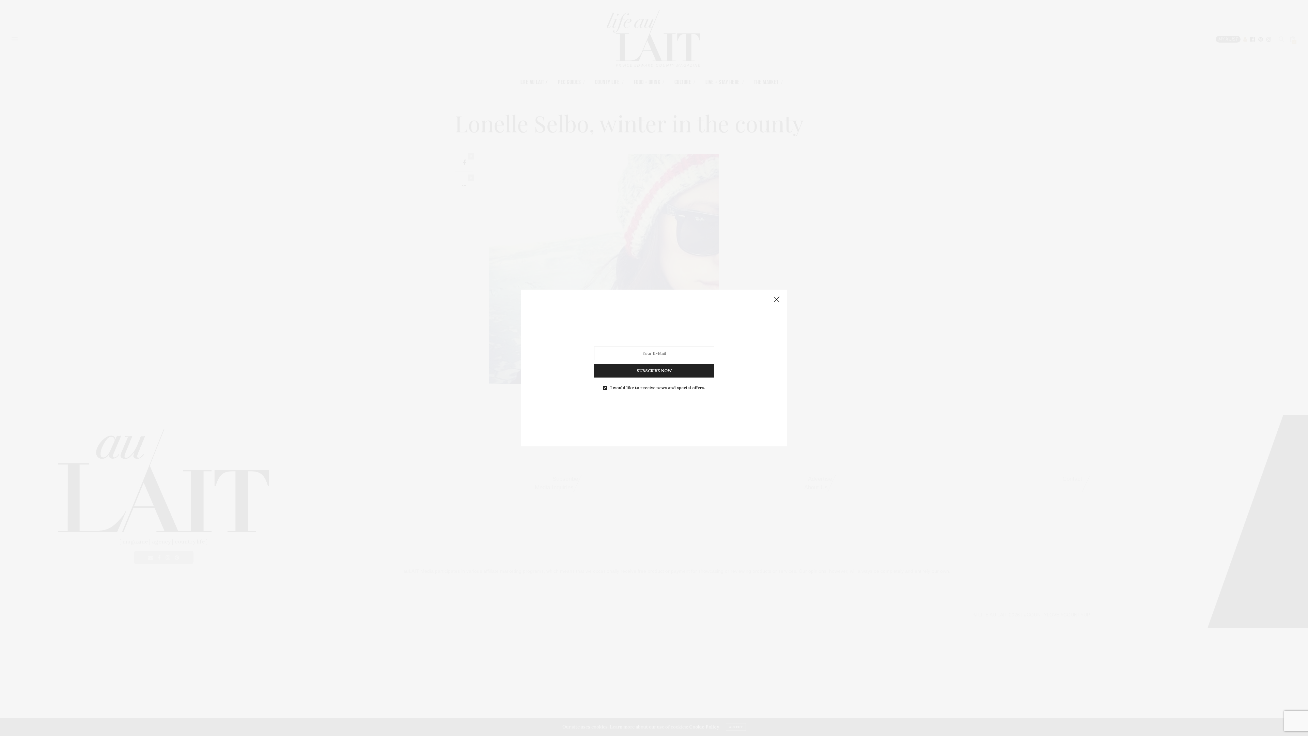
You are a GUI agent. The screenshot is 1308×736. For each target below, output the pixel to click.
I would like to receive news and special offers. (657, 388)
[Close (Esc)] (776, 300)
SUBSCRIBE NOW (654, 370)
